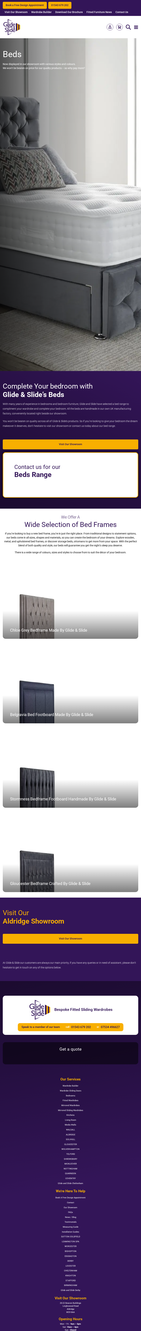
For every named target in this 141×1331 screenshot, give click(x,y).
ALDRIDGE (70, 1135)
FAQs (70, 1212)
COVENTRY (70, 1178)
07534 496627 (110, 1027)
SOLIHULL (70, 1139)
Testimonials (71, 1222)
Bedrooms (70, 1096)
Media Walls (70, 1125)
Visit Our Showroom (16, 12)
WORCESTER (71, 1246)
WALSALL (70, 1130)
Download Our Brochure (69, 12)
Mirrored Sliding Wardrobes (70, 1110)
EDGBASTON (71, 1256)
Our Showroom (70, 1207)
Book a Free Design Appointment (25, 5)
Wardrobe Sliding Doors (70, 1091)
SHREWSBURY (70, 1159)
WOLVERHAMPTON (70, 1149)
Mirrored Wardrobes (70, 1105)
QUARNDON (70, 1173)
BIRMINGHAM (70, 1285)
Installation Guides (70, 1232)
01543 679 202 (59, 5)
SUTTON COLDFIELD (70, 1236)
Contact (70, 1202)
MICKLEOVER (70, 1164)
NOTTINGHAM (70, 1169)
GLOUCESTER (70, 1144)
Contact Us (121, 12)
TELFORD (70, 1154)
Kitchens (70, 1115)
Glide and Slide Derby (70, 1290)
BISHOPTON (70, 1251)
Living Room (70, 1120)
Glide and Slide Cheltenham (70, 1183)
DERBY (70, 1261)
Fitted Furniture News (99, 12)
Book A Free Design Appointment (70, 1197)
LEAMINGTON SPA (70, 1241)
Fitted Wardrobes (70, 1100)
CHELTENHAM (70, 1271)
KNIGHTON (70, 1275)
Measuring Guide (70, 1227)
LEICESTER (71, 1266)
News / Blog (70, 1217)
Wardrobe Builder (41, 12)
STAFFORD (71, 1280)
